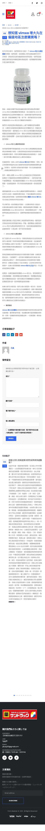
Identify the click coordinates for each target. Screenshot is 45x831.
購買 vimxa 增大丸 (14, 43)
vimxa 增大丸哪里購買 (19, 42)
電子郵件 (20, 334)
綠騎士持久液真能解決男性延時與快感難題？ (25, 461)
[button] (14, 695)
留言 (8, 376)
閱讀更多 (12, 602)
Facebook (3, 334)
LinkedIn (12, 334)
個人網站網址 (10, 421)
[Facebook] (32, 3)
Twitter (8, 334)
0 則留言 (6, 44)
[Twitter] (37, 3)
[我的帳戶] (33, 14)
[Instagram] (41, 3)
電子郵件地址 (11, 411)
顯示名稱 (9, 401)
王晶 (7, 41)
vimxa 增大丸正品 (30, 42)
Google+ (16, 334)
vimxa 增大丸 (8, 42)
